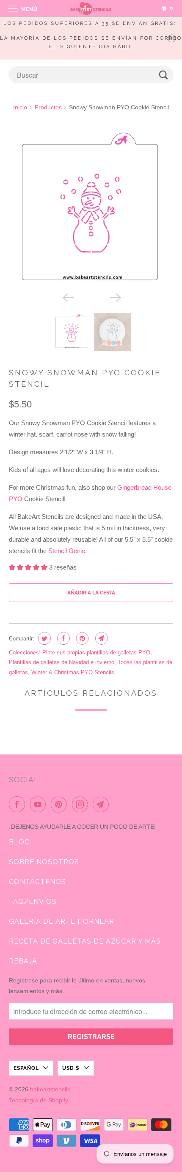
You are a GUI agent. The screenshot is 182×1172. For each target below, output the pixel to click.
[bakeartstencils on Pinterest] (60, 804)
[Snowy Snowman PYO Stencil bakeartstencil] (91, 208)
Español (26, 1068)
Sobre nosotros (44, 862)
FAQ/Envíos (33, 902)
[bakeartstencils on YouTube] (39, 804)
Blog (19, 842)
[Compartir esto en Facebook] (62, 638)
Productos (48, 107)
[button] (29, 567)
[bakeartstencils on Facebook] (18, 804)
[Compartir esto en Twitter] (43, 638)
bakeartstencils (50, 1089)
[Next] (114, 297)
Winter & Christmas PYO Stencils (72, 672)
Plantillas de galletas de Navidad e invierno (61, 662)
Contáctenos (37, 882)
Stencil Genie (66, 550)
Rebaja (23, 961)
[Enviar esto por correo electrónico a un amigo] (100, 638)
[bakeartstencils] (91, 8)
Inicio (20, 107)
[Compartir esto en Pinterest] (81, 638)
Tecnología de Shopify (38, 1100)
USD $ (71, 1068)
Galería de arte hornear (61, 921)
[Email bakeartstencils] (102, 804)
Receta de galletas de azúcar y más (85, 941)
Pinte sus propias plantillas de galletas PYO (96, 652)
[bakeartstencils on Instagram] (81, 804)
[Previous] (67, 297)
